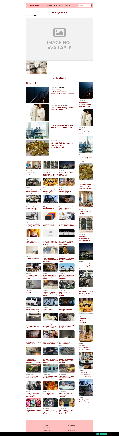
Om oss (55, 5)
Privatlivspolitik (103, 433)
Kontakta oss (67, 5)
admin (34, 15)
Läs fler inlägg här (59, 78)
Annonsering (49, 5)
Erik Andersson (61, 87)
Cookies (61, 5)
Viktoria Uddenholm (62, 105)
